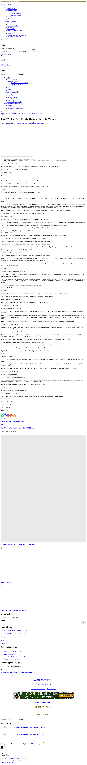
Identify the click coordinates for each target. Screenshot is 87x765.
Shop (5, 7)
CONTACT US (43, 707)
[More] (14, 415)
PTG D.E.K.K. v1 (12, 9)
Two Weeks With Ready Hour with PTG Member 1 (14, 633)
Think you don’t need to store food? (13, 610)
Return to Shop (14, 758)
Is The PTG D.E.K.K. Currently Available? (15, 657)
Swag (9, 18)
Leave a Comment (39, 123)
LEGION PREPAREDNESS (15, 36)
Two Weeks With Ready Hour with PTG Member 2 (18, 545)
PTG (7, 123)
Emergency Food (12, 10)
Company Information (10, 21)
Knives (9, 16)
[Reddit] (11, 415)
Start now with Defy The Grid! (9, 675)
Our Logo (10, 24)
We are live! (4, 640)
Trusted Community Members (12, 32)
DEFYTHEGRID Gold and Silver (16, 35)
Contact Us (10, 27)
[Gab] (2, 415)
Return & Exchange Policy (14, 30)
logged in (10, 617)
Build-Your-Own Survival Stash (19, 12)
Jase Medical (10, 33)
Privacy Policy (11, 29)
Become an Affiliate (12, 26)
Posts (5, 19)
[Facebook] (5, 415)
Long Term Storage (16, 13)
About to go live (6, 582)
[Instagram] (8, 415)
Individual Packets (16, 15)
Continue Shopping (8, 762)
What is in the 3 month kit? (11, 659)
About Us (10, 22)
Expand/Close (10, 654)
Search (3, 620)
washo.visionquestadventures (12, 651)
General (3, 114)
